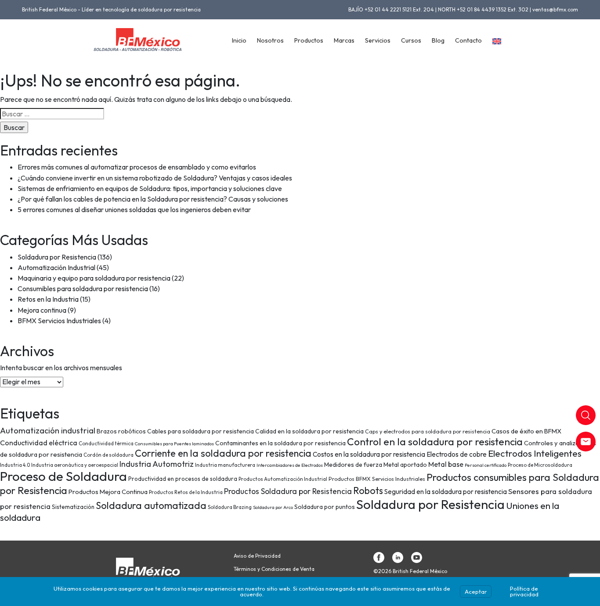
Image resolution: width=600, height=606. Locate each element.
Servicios (377, 40)
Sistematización (73, 506)
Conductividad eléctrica (38, 442)
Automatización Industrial (56, 267)
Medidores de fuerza (353, 465)
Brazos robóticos (121, 431)
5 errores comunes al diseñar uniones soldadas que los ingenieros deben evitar (134, 209)
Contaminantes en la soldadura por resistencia (280, 443)
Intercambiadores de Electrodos (290, 465)
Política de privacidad (524, 591)
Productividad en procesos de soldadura (182, 478)
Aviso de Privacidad (257, 556)
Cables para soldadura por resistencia (200, 431)
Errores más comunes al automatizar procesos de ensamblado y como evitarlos (137, 166)
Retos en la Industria (48, 299)
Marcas (344, 40)
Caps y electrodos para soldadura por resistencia (427, 431)
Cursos (411, 40)
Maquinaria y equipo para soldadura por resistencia (94, 278)
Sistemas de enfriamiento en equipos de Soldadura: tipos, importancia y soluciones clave (150, 188)
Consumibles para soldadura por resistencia (83, 288)
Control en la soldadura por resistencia (435, 441)
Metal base (445, 464)
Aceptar (476, 591)
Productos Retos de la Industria (186, 492)
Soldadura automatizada (151, 505)
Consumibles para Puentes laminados (174, 443)
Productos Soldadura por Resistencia (288, 491)
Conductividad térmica (106, 443)
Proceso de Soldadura (63, 476)
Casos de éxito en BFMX (526, 431)
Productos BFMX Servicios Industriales (377, 479)
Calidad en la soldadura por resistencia (309, 431)
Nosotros (270, 40)
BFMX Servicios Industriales (59, 320)
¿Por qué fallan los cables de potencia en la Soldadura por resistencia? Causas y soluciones (153, 199)
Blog (438, 40)
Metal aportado (405, 465)
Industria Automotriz (156, 464)
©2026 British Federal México (410, 571)
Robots (368, 490)
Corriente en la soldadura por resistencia (223, 453)
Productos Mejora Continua (108, 491)
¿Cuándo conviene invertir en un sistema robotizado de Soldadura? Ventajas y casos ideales (155, 177)
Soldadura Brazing (230, 507)
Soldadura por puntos (324, 507)
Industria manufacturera (225, 465)
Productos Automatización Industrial (283, 479)
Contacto (468, 40)
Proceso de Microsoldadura (540, 465)
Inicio (239, 40)
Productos (308, 40)
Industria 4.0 (15, 465)
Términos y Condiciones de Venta (274, 569)
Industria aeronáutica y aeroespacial (74, 465)
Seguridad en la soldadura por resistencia (445, 491)
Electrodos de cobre (457, 454)
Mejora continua (42, 310)
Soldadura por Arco (273, 507)
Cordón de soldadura (108, 454)
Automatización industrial (47, 431)
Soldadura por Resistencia (57, 256)
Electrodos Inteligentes (535, 453)
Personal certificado (485, 465)
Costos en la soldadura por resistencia (369, 454)
